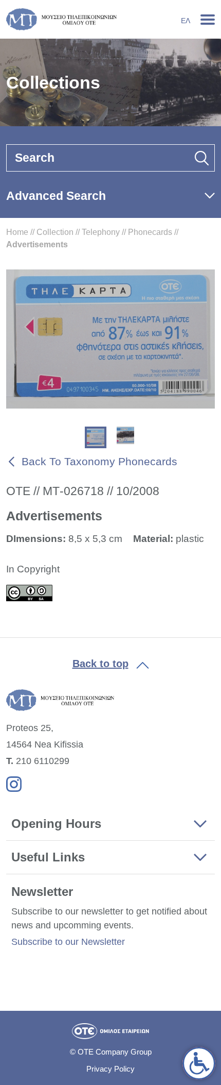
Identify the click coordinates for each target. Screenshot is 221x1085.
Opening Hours (56, 823)
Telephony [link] (101, 232)
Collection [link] (54, 232)
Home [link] (17, 232)
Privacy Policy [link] (110, 1068)
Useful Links (48, 857)
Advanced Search (56, 195)
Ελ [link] (185, 20)
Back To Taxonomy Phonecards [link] (99, 461)
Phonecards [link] (150, 232)
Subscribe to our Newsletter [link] (68, 942)
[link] (198, 1063)
